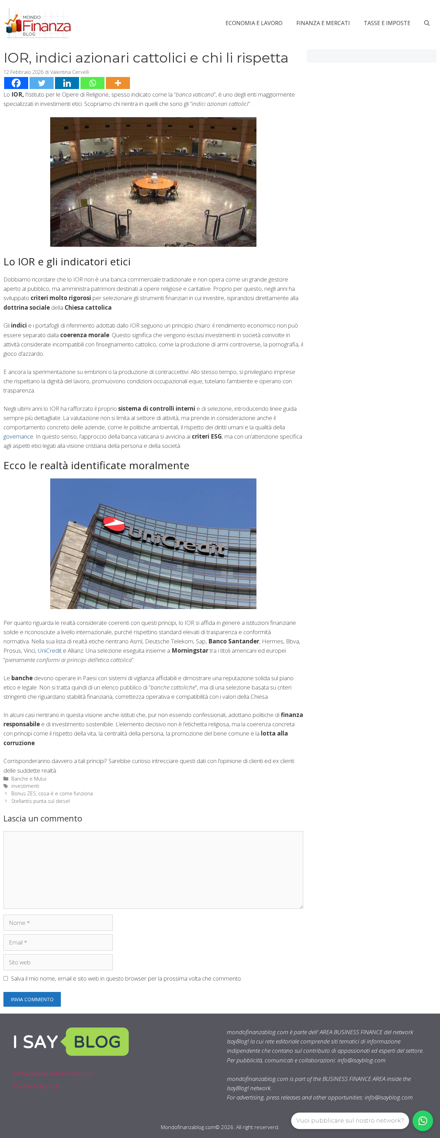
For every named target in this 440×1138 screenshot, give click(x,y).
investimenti (25, 786)
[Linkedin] (67, 83)
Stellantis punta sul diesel (40, 801)
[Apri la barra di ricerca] (427, 23)
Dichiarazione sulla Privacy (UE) (53, 1074)
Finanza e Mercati (323, 23)
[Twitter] (42, 83)
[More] (118, 83)
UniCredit (50, 650)
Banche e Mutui (28, 778)
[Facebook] (16, 83)
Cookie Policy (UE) (37, 1086)
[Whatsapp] (92, 83)
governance (18, 436)
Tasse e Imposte (387, 23)
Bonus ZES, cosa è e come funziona (52, 793)
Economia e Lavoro (254, 23)
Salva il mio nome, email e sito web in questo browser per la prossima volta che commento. (126, 978)
